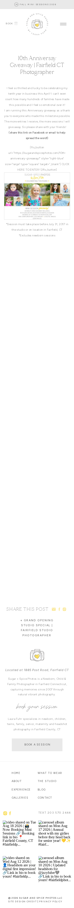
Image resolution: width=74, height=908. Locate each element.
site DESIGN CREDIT (22, 901)
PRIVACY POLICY (50, 901)
